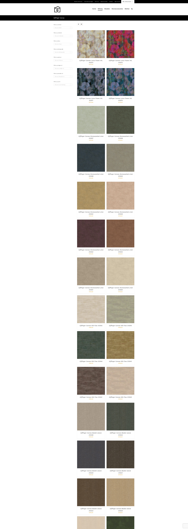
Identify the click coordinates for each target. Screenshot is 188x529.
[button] (132, 8)
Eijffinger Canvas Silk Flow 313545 (120, 325)
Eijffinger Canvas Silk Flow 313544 (91, 361)
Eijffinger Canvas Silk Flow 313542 (91, 325)
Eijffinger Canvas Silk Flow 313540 (120, 397)
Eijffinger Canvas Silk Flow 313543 (120, 361)
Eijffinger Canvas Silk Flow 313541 (91, 397)
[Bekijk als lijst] (81, 24)
